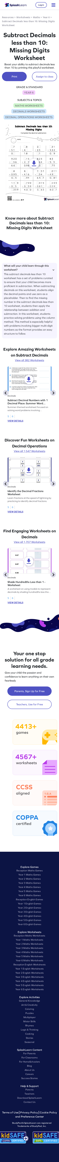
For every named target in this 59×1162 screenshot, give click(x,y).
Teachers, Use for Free (29, 704)
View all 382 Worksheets (29, 360)
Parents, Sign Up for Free (29, 691)
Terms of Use (10, 1112)
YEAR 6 (29, 92)
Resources (8, 17)
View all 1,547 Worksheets (29, 451)
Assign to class (44, 76)
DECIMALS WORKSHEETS (29, 111)
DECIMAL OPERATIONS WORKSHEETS (28, 117)
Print (14, 76)
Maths (36, 17)
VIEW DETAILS (15, 420)
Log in (41, 5)
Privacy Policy (29, 1112)
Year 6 (46, 17)
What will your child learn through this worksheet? (26, 267)
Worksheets (23, 17)
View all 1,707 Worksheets (29, 541)
